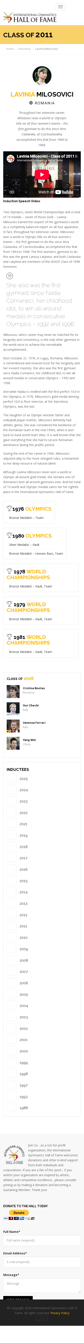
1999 (24, 1062)
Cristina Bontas (34, 688)
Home (9, 49)
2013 (23, 903)
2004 (24, 1005)
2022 (24, 813)
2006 (24, 983)
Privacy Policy (59, 1313)
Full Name (11, 1232)
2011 (23, 926)
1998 (24, 1074)
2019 (24, 835)
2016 (24, 869)
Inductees (24, 49)
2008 (24, 960)
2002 (24, 1028)
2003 (24, 1017)
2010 (24, 937)
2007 (24, 971)
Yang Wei (29, 740)
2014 (24, 892)
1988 (24, 1108)
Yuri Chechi (31, 705)
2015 (24, 881)
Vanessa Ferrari (34, 722)
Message (11, 1275)
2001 (24, 1040)
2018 (24, 847)
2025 (24, 778)
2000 (24, 1051)
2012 (23, 915)
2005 (24, 994)
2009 (24, 949)
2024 (24, 790)
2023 (24, 801)
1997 (24, 1085)
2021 (23, 824)
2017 (23, 858)
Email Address (15, 1253)
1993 (24, 1096)
